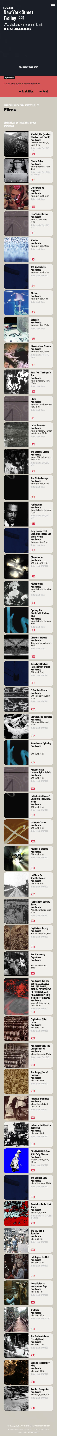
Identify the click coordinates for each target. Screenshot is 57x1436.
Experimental (9, 77)
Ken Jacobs (17, 29)
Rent (45, 91)
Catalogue (8, 8)
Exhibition (28, 91)
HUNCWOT (33, 1432)
